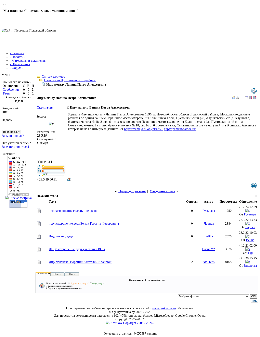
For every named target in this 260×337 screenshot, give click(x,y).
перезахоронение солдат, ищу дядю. (73, 210)
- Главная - (17, 53)
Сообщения (11, 89)
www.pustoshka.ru (164, 308)
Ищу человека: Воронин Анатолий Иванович (80, 262)
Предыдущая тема (132, 191)
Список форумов (53, 76)
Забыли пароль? (13, 135)
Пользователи (43, 273)
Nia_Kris (208, 262)
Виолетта (250, 265)
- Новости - (17, 57)
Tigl (250, 252)
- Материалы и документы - (29, 60)
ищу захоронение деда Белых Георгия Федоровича (84, 223)
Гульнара (209, 210)
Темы (6, 93)
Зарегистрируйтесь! (15, 146)
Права (72, 274)
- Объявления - (20, 64)
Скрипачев (45, 107)
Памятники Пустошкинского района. (70, 80)
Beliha (209, 236)
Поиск (57, 274)
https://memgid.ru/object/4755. (143, 129)
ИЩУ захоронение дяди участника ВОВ (77, 249)
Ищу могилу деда (61, 236)
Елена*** (208, 249)
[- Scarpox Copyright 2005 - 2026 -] (130, 323)
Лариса (209, 223)
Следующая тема (162, 191)
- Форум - (16, 68)
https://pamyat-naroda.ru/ (180, 129)
